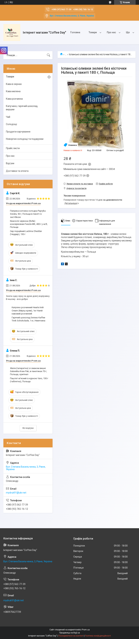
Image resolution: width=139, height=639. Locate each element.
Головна (75, 32)
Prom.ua (86, 629)
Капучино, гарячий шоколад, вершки (22, 108)
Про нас (111, 32)
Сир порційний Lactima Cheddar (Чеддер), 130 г (26, 232)
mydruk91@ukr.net (16, 492)
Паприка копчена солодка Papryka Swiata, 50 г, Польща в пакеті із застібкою (28, 214)
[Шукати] (48, 55)
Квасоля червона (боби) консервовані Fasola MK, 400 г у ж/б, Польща (28, 224)
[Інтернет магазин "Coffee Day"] (11, 32)
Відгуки (10, 163)
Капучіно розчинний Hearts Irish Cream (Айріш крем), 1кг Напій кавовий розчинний (28, 310)
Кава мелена (13, 91)
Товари (93, 32)
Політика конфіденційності (98, 636)
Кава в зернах (14, 84)
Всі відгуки (28, 428)
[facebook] (62, 264)
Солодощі (11, 124)
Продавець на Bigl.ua (69, 633)
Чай (8, 117)
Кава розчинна (14, 98)
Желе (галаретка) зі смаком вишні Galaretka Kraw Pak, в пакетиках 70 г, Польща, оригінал (28, 371)
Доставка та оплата (17, 171)
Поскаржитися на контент (70, 636)
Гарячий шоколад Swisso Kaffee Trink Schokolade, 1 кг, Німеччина (28, 319)
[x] (66, 264)
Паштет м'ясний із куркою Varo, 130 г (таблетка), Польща (29, 380)
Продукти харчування (18, 131)
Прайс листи (13, 148)
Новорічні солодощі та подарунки (24, 139)
